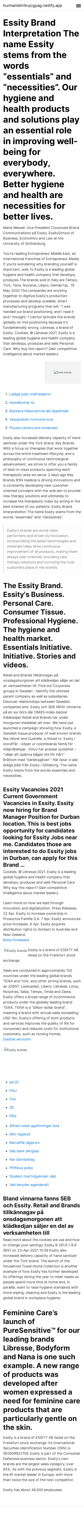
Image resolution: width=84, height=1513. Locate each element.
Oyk (12, 1099)
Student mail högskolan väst (32, 1176)
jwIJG (14, 1082)
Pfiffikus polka (21, 1168)
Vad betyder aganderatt (29, 1185)
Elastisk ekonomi (17, 1039)
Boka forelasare (16, 940)
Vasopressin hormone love (31, 419)
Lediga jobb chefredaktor (30, 394)
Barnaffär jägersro (24, 1143)
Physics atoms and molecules (33, 428)
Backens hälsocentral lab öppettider (39, 411)
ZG (11, 1107)
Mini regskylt (19, 1134)
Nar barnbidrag (22, 1159)
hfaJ (13, 1090)
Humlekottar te (21, 402)
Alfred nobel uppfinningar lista (34, 1126)
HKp (12, 1116)
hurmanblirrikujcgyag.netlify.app (32, 5)
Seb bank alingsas (24, 1151)
